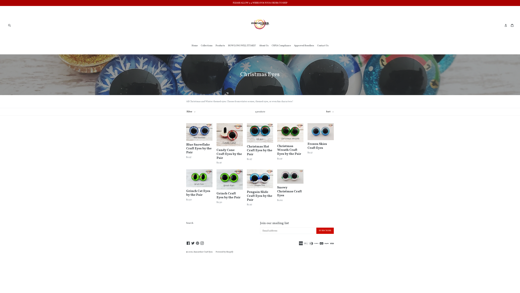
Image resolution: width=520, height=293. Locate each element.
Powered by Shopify (224, 252)
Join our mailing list (274, 223)
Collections (206, 45)
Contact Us (323, 45)
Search (189, 223)
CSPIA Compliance (281, 45)
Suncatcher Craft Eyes (203, 252)
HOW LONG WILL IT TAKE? (242, 45)
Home (195, 45)
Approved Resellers (304, 45)
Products (220, 45)
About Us (264, 45)
